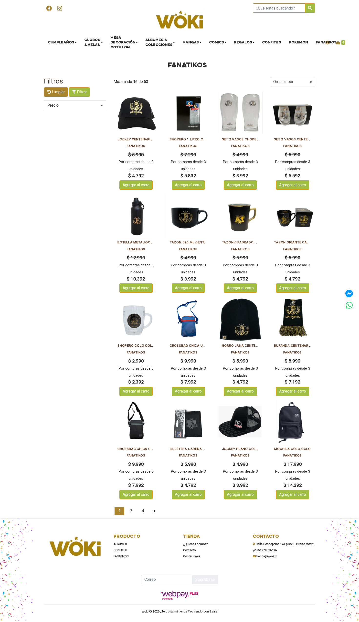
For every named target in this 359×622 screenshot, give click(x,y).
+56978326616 (266, 550)
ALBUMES (120, 544)
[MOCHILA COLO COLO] (292, 422)
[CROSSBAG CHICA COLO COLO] (136, 422)
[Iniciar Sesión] (327, 42)
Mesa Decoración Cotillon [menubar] (122, 42)
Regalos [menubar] (243, 42)
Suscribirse (205, 579)
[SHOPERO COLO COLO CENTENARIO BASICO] (136, 319)
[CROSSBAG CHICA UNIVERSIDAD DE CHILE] (188, 319)
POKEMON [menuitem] (298, 42)
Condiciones (191, 556)
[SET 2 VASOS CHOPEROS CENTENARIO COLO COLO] (240, 112)
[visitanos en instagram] (59, 8)
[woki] (179, 20)
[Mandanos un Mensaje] (349, 293)
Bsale (213, 611)
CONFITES (120, 550)
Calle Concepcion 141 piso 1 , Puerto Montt (284, 544)
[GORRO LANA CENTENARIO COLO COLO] (240, 319)
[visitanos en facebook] (49, 8)
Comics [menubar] (216, 42)
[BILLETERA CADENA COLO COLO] (188, 422)
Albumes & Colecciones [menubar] (158, 42)
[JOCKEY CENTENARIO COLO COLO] (136, 112)
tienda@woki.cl (266, 556)
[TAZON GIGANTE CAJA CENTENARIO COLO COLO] (292, 216)
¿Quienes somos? (195, 544)
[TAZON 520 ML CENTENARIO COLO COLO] (188, 216)
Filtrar (81, 92)
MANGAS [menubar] (190, 42)
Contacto (189, 550)
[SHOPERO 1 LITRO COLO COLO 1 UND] (188, 112)
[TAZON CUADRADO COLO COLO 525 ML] (240, 216)
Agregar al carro (136, 185)
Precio (53, 105)
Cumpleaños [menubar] (61, 42)
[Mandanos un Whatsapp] (349, 305)
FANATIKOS (121, 556)
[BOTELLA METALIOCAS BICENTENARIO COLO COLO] (136, 216)
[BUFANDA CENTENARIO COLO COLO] (292, 319)
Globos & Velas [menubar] (92, 42)
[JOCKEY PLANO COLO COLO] (240, 422)
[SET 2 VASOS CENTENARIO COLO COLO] (292, 112)
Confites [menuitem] (271, 42)
